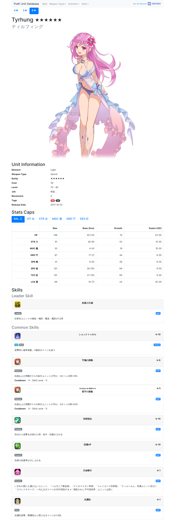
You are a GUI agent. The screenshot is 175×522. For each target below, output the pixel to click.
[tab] (16, 11)
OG (53, 201)
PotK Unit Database (26, 3)
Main (44, 3)
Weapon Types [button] (57, 3)
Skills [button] (84, 3)
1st (58, 201)
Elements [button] (73, 3)
